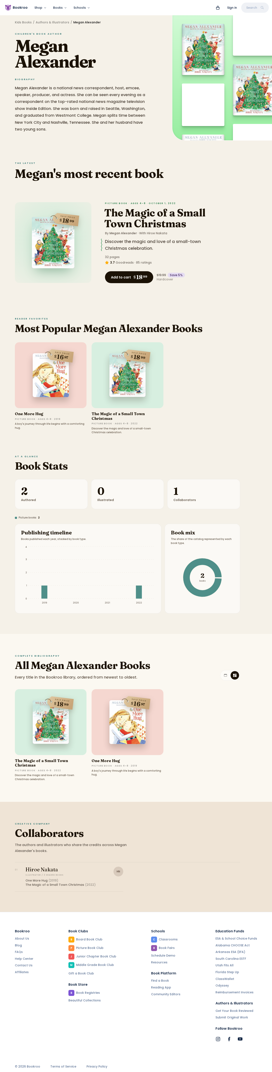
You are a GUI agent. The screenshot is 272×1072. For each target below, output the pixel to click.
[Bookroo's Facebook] (229, 1039)
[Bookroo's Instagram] (218, 1039)
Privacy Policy (96, 1067)
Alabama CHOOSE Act (232, 945)
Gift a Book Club (81, 973)
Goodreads (125, 262)
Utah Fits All (224, 965)
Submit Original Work (231, 1017)
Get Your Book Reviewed (234, 1011)
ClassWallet (224, 979)
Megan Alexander (123, 233)
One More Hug (29, 413)
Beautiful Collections (84, 1000)
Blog (18, 945)
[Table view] (225, 675)
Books (58, 8)
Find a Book (160, 980)
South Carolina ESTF (230, 959)
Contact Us (24, 965)
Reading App (161, 987)
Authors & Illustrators (52, 22)
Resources (159, 962)
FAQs (19, 952)
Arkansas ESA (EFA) (230, 952)
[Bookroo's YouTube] (240, 1039)
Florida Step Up (227, 972)
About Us (22, 938)
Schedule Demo (163, 955)
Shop (38, 8)
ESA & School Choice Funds (236, 938)
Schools (80, 8)
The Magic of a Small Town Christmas (154, 218)
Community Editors (165, 994)
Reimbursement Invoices (234, 992)
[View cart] (218, 8)
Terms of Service (63, 1067)
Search (251, 8)
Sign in (232, 8)
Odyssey (222, 985)
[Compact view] (235, 675)
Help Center (24, 959)
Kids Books (23, 22)
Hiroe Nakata (157, 233)
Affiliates (22, 972)
